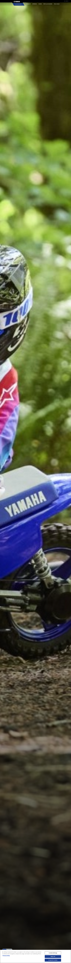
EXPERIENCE (34, 4)
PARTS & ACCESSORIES (47, 4)
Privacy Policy (6, 955)
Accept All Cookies (52, 960)
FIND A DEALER (56, 4)
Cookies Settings (53, 953)
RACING (40, 4)
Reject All (53, 956)
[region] (35, 956)
